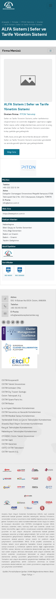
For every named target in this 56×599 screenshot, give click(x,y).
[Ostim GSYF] (21, 487)
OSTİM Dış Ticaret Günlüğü (14, 392)
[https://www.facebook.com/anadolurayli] (4, 322)
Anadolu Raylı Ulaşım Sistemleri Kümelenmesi (22, 424)
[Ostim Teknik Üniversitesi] (49, 470)
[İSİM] (14, 508)
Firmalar (15, 22)
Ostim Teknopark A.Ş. (11, 395)
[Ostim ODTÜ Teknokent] (35, 478)
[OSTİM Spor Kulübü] (49, 478)
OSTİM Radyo (8, 403)
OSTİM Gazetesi (9, 444)
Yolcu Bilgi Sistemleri (12, 231)
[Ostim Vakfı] (21, 470)
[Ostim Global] (28, 495)
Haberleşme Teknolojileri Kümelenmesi (19, 431)
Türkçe (29, 575)
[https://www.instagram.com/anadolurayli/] (8, 322)
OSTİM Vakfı (7, 440)
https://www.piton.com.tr (14, 213)
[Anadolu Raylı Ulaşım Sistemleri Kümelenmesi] (8, 254)
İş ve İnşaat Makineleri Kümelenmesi (18, 408)
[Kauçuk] (42, 508)
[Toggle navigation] (50, 5)
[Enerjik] (21, 502)
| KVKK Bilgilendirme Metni (38, 572)
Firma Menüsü (11, 50)
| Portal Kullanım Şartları (17, 572)
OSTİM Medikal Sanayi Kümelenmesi (18, 416)
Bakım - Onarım (10, 237)
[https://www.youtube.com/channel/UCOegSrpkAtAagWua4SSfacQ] (17, 322)
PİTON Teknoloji (27, 22)
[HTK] (35, 502)
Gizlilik (5, 572)
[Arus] (7, 502)
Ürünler (40, 22)
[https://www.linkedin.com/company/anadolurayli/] (22, 322)
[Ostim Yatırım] (35, 470)
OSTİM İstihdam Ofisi (11, 388)
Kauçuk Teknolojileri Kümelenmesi (17, 427)
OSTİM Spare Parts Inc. (12, 399)
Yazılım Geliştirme (11, 240)
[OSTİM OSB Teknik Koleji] (7, 478)
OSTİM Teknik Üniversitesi (13, 384)
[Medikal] (28, 508)
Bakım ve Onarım (10, 234)
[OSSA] (49, 502)
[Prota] (35, 487)
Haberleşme (8, 224)
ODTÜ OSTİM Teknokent (13, 448)
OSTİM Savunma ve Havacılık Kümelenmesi (21, 412)
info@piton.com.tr (11, 203)
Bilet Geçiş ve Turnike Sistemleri (17, 227)
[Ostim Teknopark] (21, 478)
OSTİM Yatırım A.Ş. (10, 452)
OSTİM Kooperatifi (10, 380)
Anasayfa (5, 22)
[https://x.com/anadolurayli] (13, 322)
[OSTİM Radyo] (7, 487)
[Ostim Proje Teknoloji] (49, 487)
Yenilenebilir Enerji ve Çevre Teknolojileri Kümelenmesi (26, 420)
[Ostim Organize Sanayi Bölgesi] (7, 470)
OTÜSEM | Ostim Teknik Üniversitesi (18, 436)
